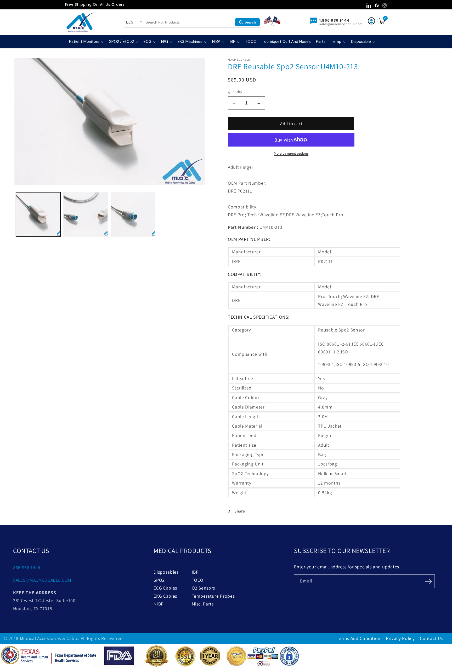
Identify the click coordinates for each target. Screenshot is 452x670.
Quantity (235, 91)
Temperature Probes (213, 596)
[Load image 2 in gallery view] (85, 214)
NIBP (159, 604)
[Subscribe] (428, 580)
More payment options (291, 153)
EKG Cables (165, 596)
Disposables (166, 572)
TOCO (198, 580)
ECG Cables (165, 588)
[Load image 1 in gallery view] (38, 214)
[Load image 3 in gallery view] (133, 214)
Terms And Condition (359, 638)
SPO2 (159, 580)
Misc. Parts (203, 604)
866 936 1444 (27, 567)
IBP (195, 572)
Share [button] (239, 511)
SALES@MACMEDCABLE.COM (42, 580)
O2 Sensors (203, 588)
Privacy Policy (400, 638)
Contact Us (431, 638)
